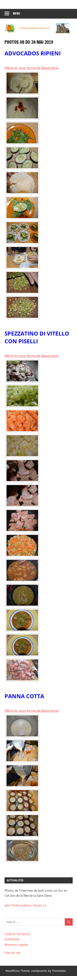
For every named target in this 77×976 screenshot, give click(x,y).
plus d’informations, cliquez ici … (27, 905)
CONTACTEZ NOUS (17, 934)
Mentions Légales (16, 945)
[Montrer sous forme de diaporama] (31, 68)
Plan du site (12, 953)
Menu (16, 13)
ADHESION (12, 939)
